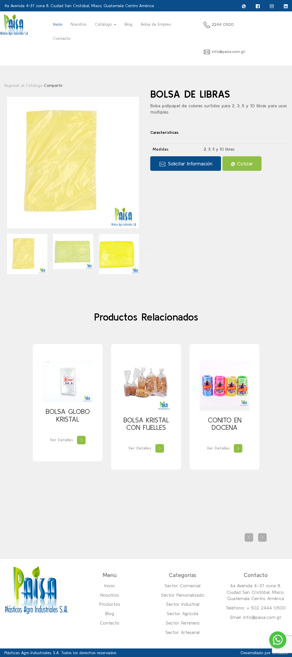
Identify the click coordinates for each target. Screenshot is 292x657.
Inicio (59, 24)
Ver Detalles (62, 440)
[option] (73, 162)
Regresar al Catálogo (24, 85)
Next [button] (146, 254)
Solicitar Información (189, 164)
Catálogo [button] (104, 24)
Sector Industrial (182, 604)
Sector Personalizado (182, 595)
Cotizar (244, 164)
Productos (109, 604)
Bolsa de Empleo (156, 24)
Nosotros (78, 24)
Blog (128, 24)
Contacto (61, 38)
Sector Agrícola (182, 613)
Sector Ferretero (183, 622)
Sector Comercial (182, 585)
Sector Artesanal (182, 632)
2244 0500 (222, 24)
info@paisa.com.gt (228, 51)
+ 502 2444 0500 (266, 607)
